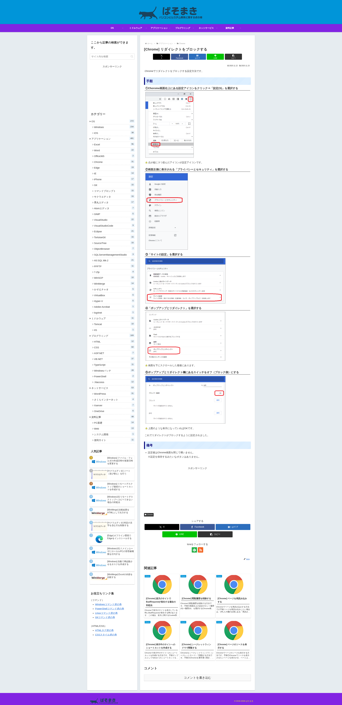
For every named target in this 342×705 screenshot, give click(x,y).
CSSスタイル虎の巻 (106, 634)
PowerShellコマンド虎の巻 (109, 608)
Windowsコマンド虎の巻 (108, 604)
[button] (233, 57)
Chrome (150, 515)
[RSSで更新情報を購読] (200, 550)
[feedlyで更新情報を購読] (194, 550)
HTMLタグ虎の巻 (104, 630)
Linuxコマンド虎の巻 (106, 613)
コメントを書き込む (197, 677)
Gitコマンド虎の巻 (105, 617)
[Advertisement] (197, 489)
